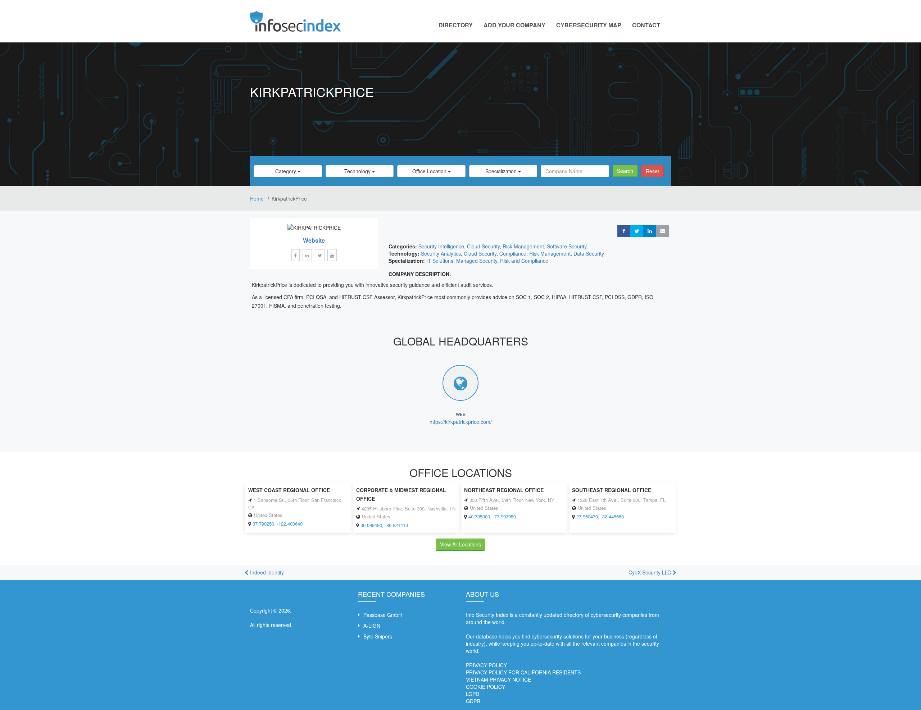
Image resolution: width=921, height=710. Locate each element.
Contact (646, 25)
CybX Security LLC (650, 572)
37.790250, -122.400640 (278, 523)
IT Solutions (439, 260)
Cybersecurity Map (588, 25)
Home (257, 198)
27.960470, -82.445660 (600, 516)
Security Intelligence (441, 246)
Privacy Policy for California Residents (523, 672)
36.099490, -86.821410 (384, 525)
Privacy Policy (486, 665)
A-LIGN (371, 625)
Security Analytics (441, 253)
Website (314, 240)
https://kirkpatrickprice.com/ (461, 421)
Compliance (512, 253)
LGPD (472, 693)
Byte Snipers (377, 636)
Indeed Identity (267, 572)
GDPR (473, 701)
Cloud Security (483, 246)
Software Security (567, 246)
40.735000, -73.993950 (492, 516)
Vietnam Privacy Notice (498, 679)
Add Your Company (514, 25)
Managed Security (476, 260)
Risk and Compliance (524, 260)
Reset (652, 171)
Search (625, 170)
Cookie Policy (485, 686)
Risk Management (523, 246)
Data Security (588, 253)
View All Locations (460, 544)
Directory (456, 25)
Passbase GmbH (382, 614)
